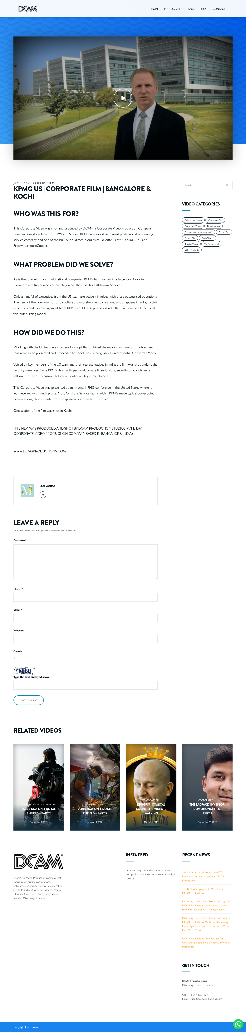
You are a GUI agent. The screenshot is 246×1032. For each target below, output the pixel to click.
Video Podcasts (192, 250)
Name (18, 589)
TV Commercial (211, 244)
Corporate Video (193, 226)
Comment (19, 540)
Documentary (213, 226)
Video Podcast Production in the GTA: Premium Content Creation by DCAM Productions (203, 876)
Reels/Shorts (207, 238)
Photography (173, 9)
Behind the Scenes (193, 220)
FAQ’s (191, 9)
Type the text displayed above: (31, 677)
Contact (219, 9)
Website (18, 630)
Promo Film (224, 232)
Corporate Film (43, 183)
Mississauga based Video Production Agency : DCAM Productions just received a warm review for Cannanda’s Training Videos (206, 905)
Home (155, 9)
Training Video (191, 244)
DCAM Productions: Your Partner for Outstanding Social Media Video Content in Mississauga (206, 942)
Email (17, 609)
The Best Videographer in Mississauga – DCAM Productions (203, 891)
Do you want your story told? (198, 232)
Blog (203, 9)
